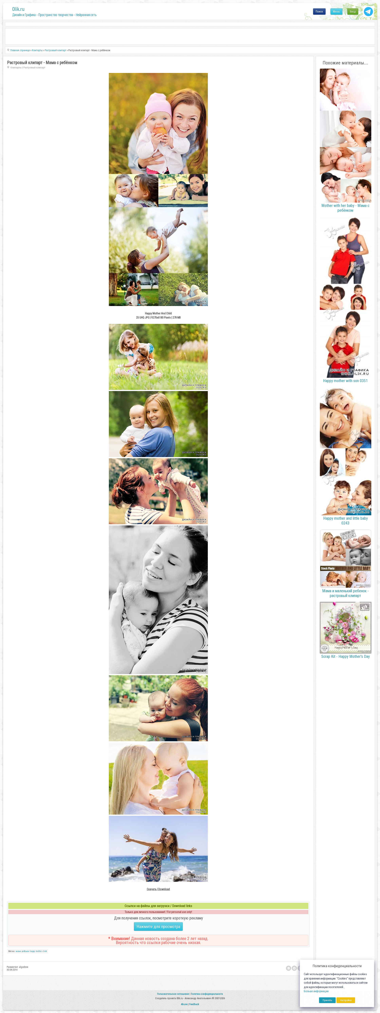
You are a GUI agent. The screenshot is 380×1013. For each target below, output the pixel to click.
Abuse (184, 1004)
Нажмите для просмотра (158, 926)
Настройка (346, 1000)
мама (18, 951)
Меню (336, 11)
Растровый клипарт (34, 67)
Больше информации (316, 991)
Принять (327, 1000)
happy (32, 951)
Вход (353, 11)
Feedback (194, 1004)
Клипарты (15, 67)
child (45, 951)
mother (39, 951)
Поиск (319, 11)
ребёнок (25, 951)
